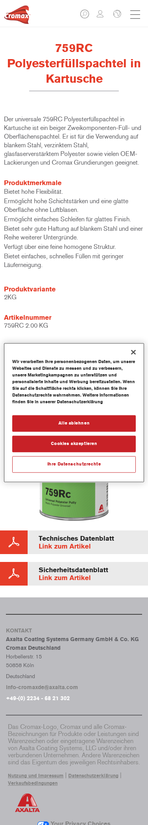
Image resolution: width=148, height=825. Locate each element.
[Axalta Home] (17, 18)
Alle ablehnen (74, 423)
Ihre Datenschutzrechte (74, 464)
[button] (85, 16)
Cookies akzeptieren (74, 443)
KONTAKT (19, 630)
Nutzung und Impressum (36, 776)
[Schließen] (133, 352)
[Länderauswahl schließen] (116, 15)
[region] (74, 412)
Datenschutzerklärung (93, 776)
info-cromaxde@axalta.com (42, 687)
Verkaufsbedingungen (33, 783)
